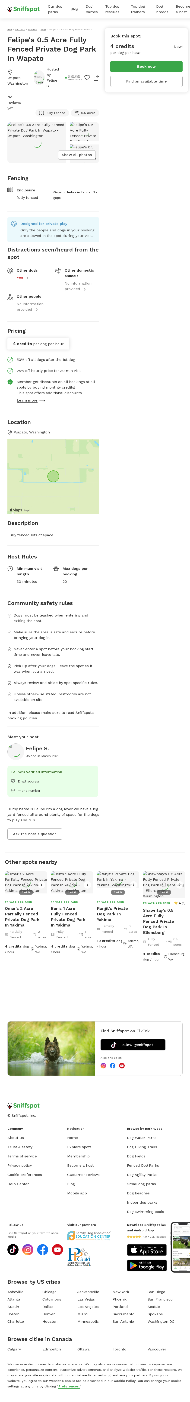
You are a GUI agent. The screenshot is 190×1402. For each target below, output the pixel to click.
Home (72, 1137)
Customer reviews (83, 1174)
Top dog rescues (112, 9)
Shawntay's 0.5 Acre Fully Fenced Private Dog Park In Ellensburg (158, 921)
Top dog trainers (138, 9)
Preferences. (69, 1386)
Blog (74, 9)
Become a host (80, 1165)
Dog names (92, 9)
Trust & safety (19, 1147)
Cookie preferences (24, 1174)
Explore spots (79, 1147)
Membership (78, 1156)
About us (15, 1137)
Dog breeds (162, 9)
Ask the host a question (35, 834)
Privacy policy (19, 1165)
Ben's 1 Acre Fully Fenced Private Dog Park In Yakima (68, 916)
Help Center (18, 1184)
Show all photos (77, 155)
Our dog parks (55, 9)
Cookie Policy (125, 1381)
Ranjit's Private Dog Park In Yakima (112, 914)
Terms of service (22, 1156)
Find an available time (146, 81)
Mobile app (77, 1193)
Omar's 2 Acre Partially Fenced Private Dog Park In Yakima (22, 916)
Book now (146, 66)
